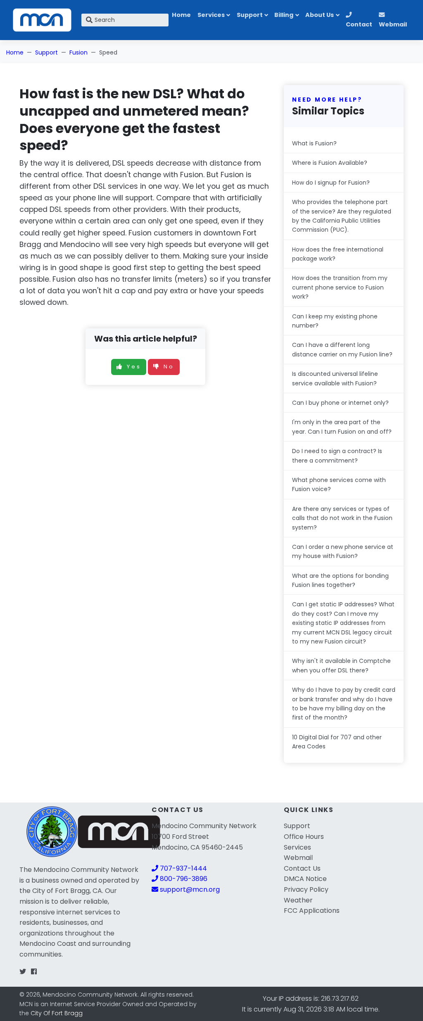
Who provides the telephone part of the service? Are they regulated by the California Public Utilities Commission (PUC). (341, 216)
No (169, 366)
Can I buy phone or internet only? (340, 403)
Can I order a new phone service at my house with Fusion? (342, 551)
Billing (283, 15)
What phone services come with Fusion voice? (339, 484)
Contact (359, 24)
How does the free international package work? (337, 254)
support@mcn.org (189, 889)
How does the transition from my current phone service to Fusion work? (339, 287)
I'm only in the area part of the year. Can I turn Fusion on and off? (342, 426)
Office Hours (304, 836)
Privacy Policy (306, 889)
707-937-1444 (182, 868)
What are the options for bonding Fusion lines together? (340, 580)
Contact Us (302, 868)
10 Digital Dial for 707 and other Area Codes (337, 741)
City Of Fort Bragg (57, 1013)
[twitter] (22, 971)
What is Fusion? (314, 143)
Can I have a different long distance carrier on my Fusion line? (342, 349)
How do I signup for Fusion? (331, 182)
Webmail (393, 24)
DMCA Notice (305, 878)
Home (181, 15)
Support (250, 15)
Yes (134, 366)
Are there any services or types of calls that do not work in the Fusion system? (342, 518)
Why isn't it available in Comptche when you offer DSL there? (341, 665)
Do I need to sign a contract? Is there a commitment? (337, 455)
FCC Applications (312, 910)
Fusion (78, 52)
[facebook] (34, 971)
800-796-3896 (182, 878)
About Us (319, 15)
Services (211, 15)
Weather (298, 900)
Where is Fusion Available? (329, 163)
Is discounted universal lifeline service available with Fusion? (335, 378)
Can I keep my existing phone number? (335, 321)
